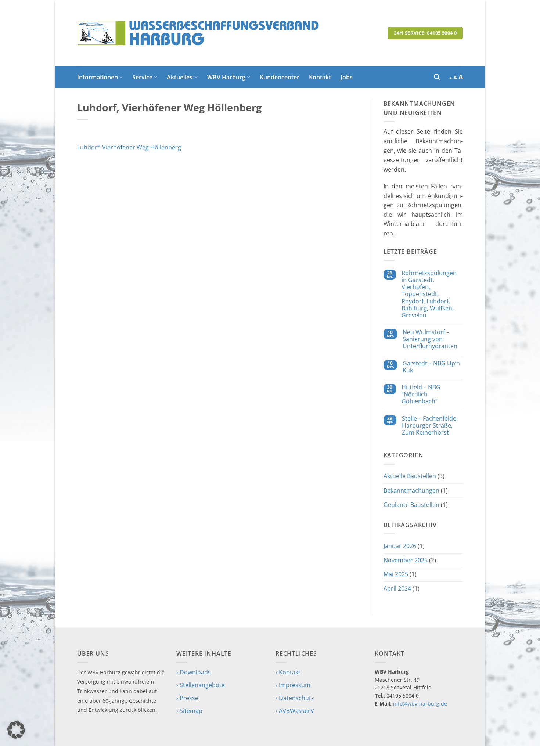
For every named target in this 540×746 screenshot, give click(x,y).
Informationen (97, 77)
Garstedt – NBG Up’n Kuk (431, 367)
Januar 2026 (400, 546)
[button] (437, 77)
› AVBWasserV (295, 711)
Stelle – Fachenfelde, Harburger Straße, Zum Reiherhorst (430, 425)
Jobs (347, 77)
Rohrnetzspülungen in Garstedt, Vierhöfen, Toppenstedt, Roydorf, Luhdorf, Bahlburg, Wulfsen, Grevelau (429, 294)
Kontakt (320, 77)
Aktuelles (179, 77)
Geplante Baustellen (411, 505)
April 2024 (397, 588)
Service (142, 77)
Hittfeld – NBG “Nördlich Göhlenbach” (421, 394)
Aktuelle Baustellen (410, 476)
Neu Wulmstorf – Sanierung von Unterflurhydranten (430, 339)
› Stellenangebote (200, 685)
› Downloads (193, 672)
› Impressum (293, 685)
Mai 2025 (396, 574)
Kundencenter (279, 77)
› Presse (187, 698)
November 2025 (406, 560)
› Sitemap (189, 711)
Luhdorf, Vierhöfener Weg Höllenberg (129, 147)
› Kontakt (288, 672)
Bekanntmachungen (411, 490)
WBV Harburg (226, 77)
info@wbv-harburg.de (420, 703)
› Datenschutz (295, 698)
